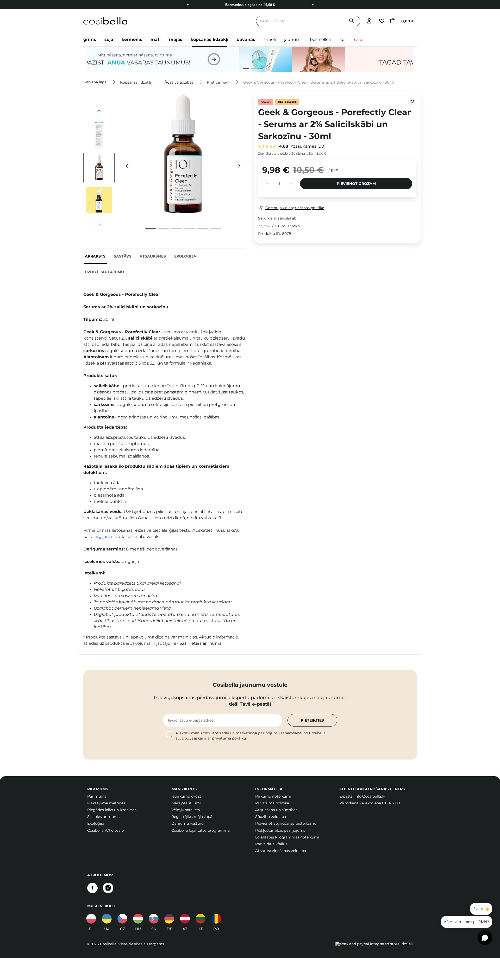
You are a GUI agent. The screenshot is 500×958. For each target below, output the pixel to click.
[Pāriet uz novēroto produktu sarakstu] (381, 21)
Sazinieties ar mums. (200, 643)
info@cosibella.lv (369, 796)
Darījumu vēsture (187, 823)
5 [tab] (202, 228)
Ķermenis (132, 39)
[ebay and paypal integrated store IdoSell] (374, 944)
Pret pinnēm (218, 82)
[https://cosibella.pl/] (91, 918)
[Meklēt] (352, 21)
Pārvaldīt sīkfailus (271, 844)
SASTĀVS (122, 256)
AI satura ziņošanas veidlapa (280, 850)
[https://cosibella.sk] (153, 918)
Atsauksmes (153, 256)
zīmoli (270, 39)
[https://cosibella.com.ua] (107, 918)
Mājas (175, 39)
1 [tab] (244, 69)
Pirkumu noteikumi (273, 796)
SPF (343, 39)
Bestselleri (320, 39)
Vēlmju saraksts (185, 809)
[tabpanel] (250, 59)
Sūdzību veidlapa (270, 816)
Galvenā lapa (95, 82)
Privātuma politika (272, 803)
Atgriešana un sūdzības (276, 809)
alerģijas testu (105, 536)
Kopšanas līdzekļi (209, 39)
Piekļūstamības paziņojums (280, 830)
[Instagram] (108, 888)
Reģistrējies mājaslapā (191, 816)
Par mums (97, 796)
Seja (108, 39)
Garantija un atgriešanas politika (294, 207)
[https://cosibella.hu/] (138, 918)
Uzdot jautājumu (104, 272)
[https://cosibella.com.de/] (185, 918)
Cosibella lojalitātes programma (200, 830)
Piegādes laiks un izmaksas (111, 809)
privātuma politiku (229, 738)
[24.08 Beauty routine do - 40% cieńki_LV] (250, 59)
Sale (358, 39)
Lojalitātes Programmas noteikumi (287, 837)
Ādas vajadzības (179, 82)
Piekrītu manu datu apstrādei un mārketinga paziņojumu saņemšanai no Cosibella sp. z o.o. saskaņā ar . (251, 736)
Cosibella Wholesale (105, 830)
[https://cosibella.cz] (122, 918)
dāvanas (246, 39)
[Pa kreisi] (187, 5)
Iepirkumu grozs (186, 796)
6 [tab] (215, 228)
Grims (89, 39)
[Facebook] (92, 888)
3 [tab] (176, 228)
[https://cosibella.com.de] (169, 918)
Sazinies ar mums (103, 816)
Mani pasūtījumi (186, 803)
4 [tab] (189, 228)
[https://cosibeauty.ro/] (216, 918)
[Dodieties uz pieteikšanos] (369, 21)
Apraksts (95, 256)
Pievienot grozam (356, 183)
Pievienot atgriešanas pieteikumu (285, 823)
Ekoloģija (185, 256)
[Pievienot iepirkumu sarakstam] (411, 101)
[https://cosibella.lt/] (200, 918)
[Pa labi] (312, 5)
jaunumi (293, 39)
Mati (156, 39)
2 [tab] (252, 69)
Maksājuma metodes (106, 803)
